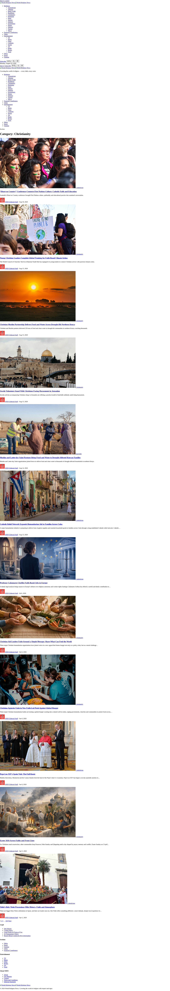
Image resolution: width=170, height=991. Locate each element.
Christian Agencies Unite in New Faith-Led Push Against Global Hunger (29, 708)
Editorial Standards (10, 982)
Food (9, 52)
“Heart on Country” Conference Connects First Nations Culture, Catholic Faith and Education (38, 191)
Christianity (11, 15)
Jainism (10, 20)
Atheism (10, 9)
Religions (7, 6)
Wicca (10, 31)
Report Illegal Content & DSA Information (17, 936)
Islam (9, 18)
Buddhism (11, 13)
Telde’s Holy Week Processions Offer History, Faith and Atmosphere (27, 907)
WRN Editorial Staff (11, 202)
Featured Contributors (11, 32)
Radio (10, 48)
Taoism (10, 29)
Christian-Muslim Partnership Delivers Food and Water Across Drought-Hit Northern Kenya (37, 324)
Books (10, 50)
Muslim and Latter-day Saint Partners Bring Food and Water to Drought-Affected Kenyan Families (40, 458)
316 (7, 921)
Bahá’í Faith (12, 11)
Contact (6, 978)
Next (9, 921)
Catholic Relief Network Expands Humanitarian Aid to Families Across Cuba (31, 524)
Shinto (10, 25)
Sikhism (10, 27)
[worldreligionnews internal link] (15, 2)
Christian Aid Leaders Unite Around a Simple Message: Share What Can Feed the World (36, 642)
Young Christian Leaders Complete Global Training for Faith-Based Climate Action (34, 258)
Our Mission (8, 976)
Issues (6, 55)
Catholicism (79, 187)
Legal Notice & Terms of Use (13, 932)
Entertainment (8, 36)
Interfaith (79, 454)
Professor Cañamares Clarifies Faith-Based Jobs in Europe (23, 583)
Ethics (6, 54)
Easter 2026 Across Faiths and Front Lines (17, 841)
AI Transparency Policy (11, 934)
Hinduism (11, 16)
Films (9, 41)
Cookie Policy (8, 930)
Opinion (6, 57)
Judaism (10, 22)
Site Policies (8, 929)
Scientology (11, 23)
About (6, 975)
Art (9, 46)
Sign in (2, 66)
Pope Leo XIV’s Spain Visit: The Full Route (17, 774)
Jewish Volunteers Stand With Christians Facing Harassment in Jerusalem (30, 391)
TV (9, 38)
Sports (10, 45)
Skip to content (4, 1)
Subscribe (3, 61)
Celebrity (11, 43)
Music (10, 39)
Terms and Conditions (11, 980)
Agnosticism (12, 8)
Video (6, 34)
